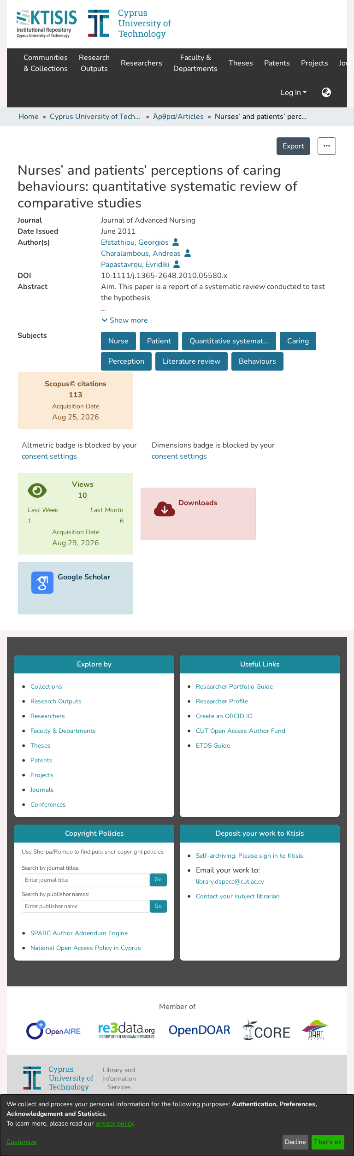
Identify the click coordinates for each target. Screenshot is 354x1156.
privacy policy (114, 1123)
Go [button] (158, 879)
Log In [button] (292, 93)
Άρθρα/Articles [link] (178, 117)
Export (293, 146)
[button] (46, 24)
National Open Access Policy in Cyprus (85, 948)
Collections (46, 686)
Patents (41, 760)
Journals (42, 789)
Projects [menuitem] (314, 63)
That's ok (328, 1142)
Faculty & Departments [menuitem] (195, 63)
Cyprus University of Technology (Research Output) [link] (96, 117)
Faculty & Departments (63, 730)
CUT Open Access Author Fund (240, 730)
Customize (21, 1142)
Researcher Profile (222, 701)
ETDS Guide (213, 745)
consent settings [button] (49, 456)
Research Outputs (56, 701)
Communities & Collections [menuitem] (46, 63)
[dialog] (177, 1125)
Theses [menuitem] (241, 63)
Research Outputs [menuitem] (94, 63)
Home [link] (28, 117)
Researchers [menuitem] (141, 63)
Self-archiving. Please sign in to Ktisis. (250, 855)
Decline (295, 1142)
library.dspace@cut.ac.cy (230, 881)
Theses (40, 745)
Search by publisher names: (55, 894)
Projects (41, 775)
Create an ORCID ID (224, 716)
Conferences (48, 804)
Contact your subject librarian (238, 896)
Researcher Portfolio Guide (234, 686)
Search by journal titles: (51, 868)
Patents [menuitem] (277, 63)
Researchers (47, 716)
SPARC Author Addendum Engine (79, 933)
